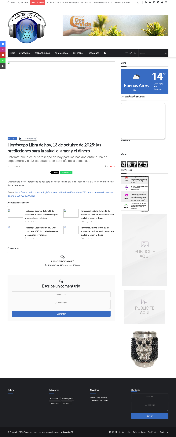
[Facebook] (3, 44)
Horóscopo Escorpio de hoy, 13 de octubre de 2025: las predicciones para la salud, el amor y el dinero (41, 214)
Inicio (12, 53)
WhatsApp (67, 172)
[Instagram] (3, 49)
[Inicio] (27, 27)
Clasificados (153, 432)
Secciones (94, 53)
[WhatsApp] (3, 60)
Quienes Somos (139, 432)
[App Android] (3, 66)
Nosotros (94, 390)
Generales (24, 53)
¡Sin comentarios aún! (62, 260)
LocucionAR (68, 432)
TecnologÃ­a (61, 53)
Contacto (135, 390)
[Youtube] (3, 55)
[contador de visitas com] (134, 167)
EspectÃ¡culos (42, 53)
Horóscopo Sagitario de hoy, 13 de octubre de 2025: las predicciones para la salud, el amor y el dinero (97, 214)
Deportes (77, 53)
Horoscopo (144, 211)
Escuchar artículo (29, 139)
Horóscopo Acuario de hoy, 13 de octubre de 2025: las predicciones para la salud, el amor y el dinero (97, 231)
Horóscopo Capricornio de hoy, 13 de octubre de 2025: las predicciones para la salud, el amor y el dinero (41, 231)
